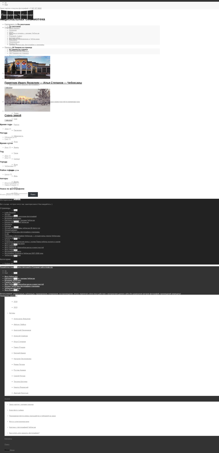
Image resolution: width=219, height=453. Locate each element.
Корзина (8, 226)
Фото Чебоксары (11, 249)
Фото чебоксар (10, 245)
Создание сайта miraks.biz (42, 267)
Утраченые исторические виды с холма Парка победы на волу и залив (32, 242)
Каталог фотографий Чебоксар (17, 222)
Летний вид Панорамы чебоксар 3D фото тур (22, 228)
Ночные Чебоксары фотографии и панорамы (22, 232)
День (6, 147)
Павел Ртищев (10, 185)
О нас (7, 234)
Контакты (8, 224)
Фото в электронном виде (15, 244)
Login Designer (10, 212)
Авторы (12, 313)
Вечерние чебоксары (13, 218)
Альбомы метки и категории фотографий (20, 216)
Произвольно (14, 42)
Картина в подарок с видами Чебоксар (20, 220)
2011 (6, 156)
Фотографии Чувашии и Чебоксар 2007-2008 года (24, 253)
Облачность (9, 137)
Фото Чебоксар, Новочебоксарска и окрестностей (24, 247)
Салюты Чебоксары (12, 238)
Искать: (3, 194)
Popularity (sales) (15, 36)
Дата (11, 34)
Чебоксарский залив (13, 255)
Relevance (13, 40)
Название (13, 30)
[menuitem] (116, 296)
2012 (6, 158)
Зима (7, 129)
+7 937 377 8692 (35, 8)
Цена (11, 32)
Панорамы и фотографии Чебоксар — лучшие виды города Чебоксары (32, 236)
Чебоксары (9, 166)
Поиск (33, 194)
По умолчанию (15, 26)
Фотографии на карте (13, 251)
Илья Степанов (11, 183)
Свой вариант (14, 28)
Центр (7, 174)
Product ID (13, 44)
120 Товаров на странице (19, 51)
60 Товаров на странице (18, 49)
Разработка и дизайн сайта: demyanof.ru (16, 267)
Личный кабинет (11, 230)
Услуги (7, 240)
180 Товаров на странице (19, 53)
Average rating (14, 38)
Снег (6, 139)
